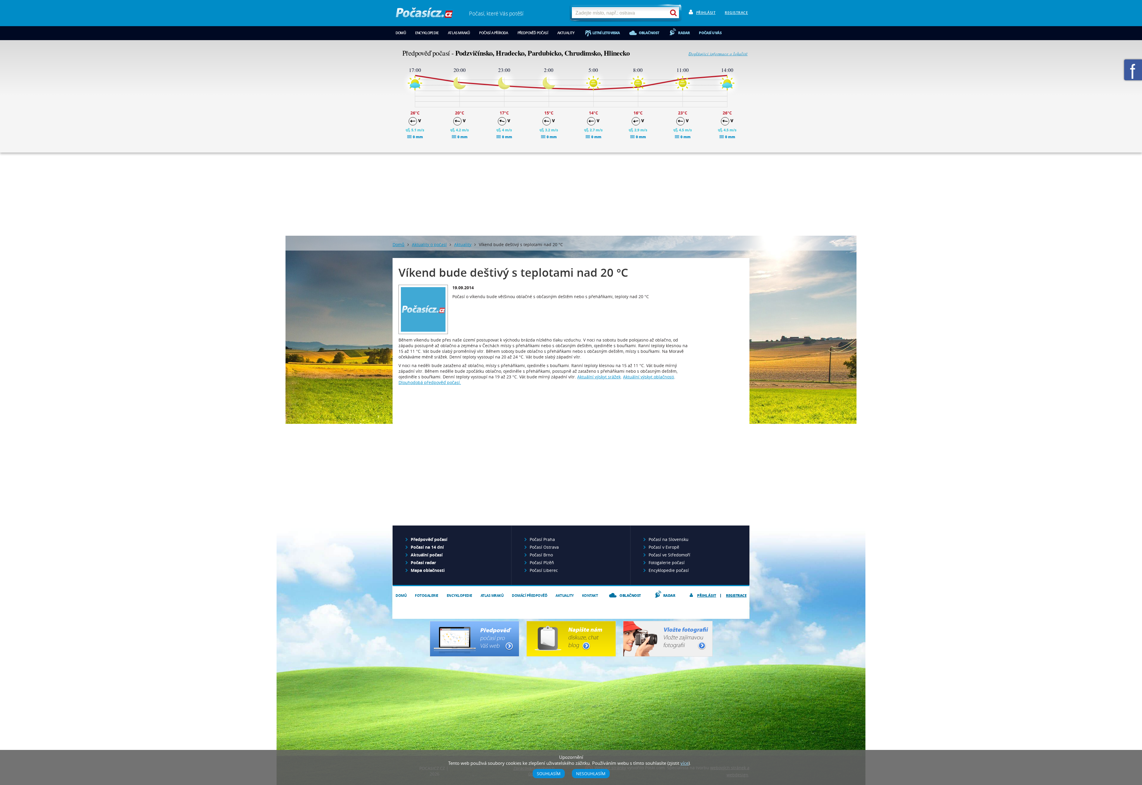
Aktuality (566, 32)
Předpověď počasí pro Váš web (474, 639)
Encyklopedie (427, 32)
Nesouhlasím (590, 773)
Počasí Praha (542, 539)
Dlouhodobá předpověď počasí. (430, 382)
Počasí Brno (541, 555)
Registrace (736, 12)
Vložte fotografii (668, 639)
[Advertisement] (571, 194)
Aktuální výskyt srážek (599, 377)
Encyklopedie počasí (669, 570)
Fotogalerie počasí (667, 562)
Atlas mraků (459, 32)
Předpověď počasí (532, 32)
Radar (684, 32)
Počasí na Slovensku (668, 539)
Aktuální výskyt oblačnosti (648, 377)
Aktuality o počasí (429, 244)
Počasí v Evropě (664, 547)
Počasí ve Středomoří (669, 555)
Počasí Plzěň (542, 562)
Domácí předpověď (529, 595)
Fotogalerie (426, 595)
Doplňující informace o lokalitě (718, 53)
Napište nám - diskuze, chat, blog (571, 639)
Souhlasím (549, 773)
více (684, 763)
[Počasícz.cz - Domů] (424, 15)
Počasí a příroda (493, 32)
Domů (401, 32)
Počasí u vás (710, 32)
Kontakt (590, 595)
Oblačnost (649, 32)
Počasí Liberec (544, 570)
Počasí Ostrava (544, 547)
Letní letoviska (606, 32)
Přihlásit (706, 12)
